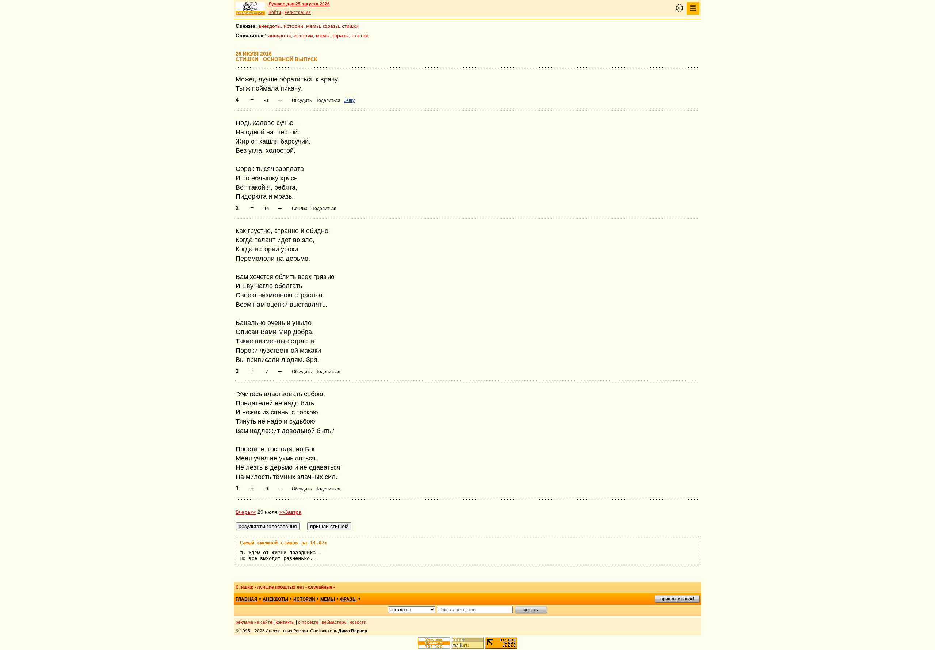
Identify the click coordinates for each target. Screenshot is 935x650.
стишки (350, 26)
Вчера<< (246, 512)
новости (358, 622)
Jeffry (349, 100)
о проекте (308, 622)
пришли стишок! (677, 598)
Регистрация (298, 12)
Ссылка (300, 208)
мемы (313, 26)
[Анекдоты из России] (250, 8)
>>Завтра (290, 512)
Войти (274, 12)
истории (293, 26)
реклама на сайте (254, 622)
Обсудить (302, 100)
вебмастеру (334, 622)
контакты (285, 622)
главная (246, 599)
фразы (331, 26)
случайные (320, 587)
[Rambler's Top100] (434, 643)
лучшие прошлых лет (280, 587)
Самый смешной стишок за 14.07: (283, 543)
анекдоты (269, 26)
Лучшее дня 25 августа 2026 (299, 4)
